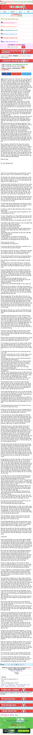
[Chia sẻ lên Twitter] (26, 74)
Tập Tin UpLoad (27, 56)
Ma (13, 684)
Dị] (20, 684)
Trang (2, 684)
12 (5, 684)
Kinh (17, 684)
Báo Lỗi (20, 56)
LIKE (13, 671)
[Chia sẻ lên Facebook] (6, 74)
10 (12, 664)
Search (3, 56)
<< (6, 664)
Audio (18, 686)
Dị (15, 686)
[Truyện (10, 684)
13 (18, 664)
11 (14, 664)
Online (23, 686)
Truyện (6, 686)
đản (2, 686)
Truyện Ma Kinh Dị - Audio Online (14, 66)
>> (23, 664)
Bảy (22, 684)
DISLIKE (19, 671)
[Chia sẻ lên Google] (16, 74)
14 (21, 664)
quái (28, 684)
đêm (25, 684)
